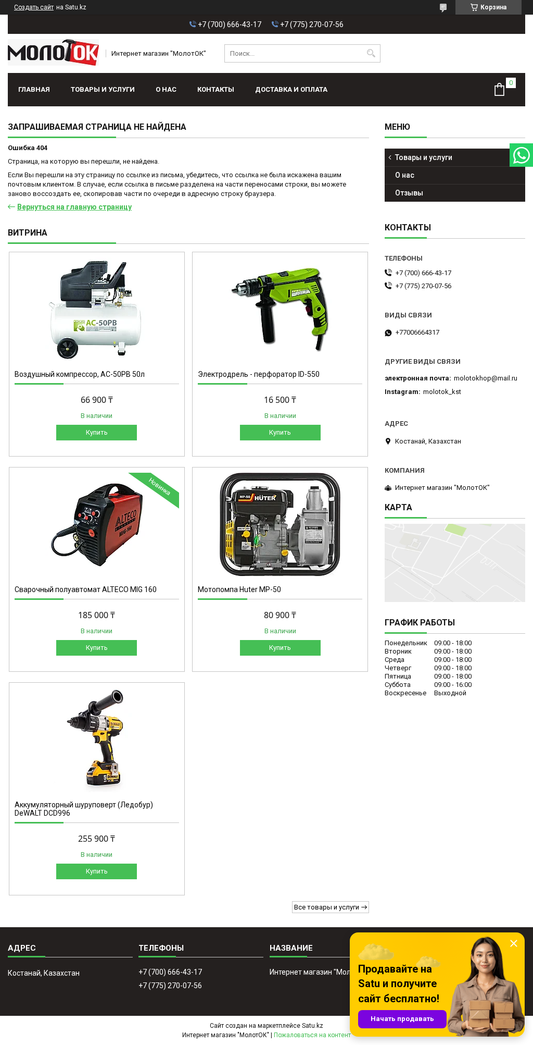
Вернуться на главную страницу (74, 207)
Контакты (215, 89)
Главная (34, 89)
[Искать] (371, 53)
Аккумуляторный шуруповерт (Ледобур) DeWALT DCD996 (84, 809)
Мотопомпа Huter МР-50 (239, 589)
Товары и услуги (103, 89)
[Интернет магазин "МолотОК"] (53, 53)
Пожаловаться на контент (312, 1035)
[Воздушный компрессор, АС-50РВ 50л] (97, 309)
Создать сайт (34, 7)
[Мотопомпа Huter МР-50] (280, 525)
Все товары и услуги (326, 907)
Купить (97, 432)
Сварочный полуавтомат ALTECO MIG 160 (86, 589)
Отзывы (409, 193)
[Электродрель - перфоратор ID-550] (280, 309)
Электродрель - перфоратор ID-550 (259, 374)
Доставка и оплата (291, 89)
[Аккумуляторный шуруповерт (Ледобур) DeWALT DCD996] (97, 740)
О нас (166, 89)
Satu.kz (312, 1025)
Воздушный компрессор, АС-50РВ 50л (80, 374)
